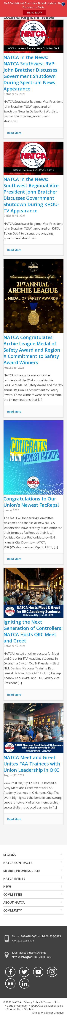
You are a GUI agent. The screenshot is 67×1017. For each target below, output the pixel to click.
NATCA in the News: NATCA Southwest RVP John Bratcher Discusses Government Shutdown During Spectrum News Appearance (30, 73)
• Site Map (28, 1009)
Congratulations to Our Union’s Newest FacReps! (31, 501)
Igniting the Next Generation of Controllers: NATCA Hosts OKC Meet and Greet (33, 631)
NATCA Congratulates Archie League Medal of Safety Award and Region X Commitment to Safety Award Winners (32, 349)
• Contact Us (12, 1009)
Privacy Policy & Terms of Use (41, 1002)
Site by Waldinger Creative (48, 1012)
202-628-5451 (29, 936)
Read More (14, 133)
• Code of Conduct (16, 1005)
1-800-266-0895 (51, 936)
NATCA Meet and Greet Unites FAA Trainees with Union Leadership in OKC (32, 763)
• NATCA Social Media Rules (46, 1005)
